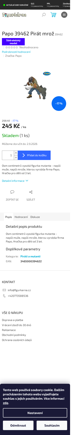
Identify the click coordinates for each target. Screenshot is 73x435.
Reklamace (9, 330)
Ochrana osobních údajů (17, 340)
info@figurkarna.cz (19, 290)
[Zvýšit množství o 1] (16, 153)
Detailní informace (13, 180)
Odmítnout (18, 425)
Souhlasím (52, 425)
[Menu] (64, 15)
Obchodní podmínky (14, 334)
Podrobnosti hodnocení (16, 51)
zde (5, 403)
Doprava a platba (12, 320)
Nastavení (35, 413)
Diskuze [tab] (35, 216)
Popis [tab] (8, 216)
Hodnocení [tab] (21, 216)
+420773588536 (18, 295)
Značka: (13, 55)
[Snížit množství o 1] (16, 157)
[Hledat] (44, 15)
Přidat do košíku (37, 155)
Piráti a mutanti (30, 256)
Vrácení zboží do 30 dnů (16, 325)
